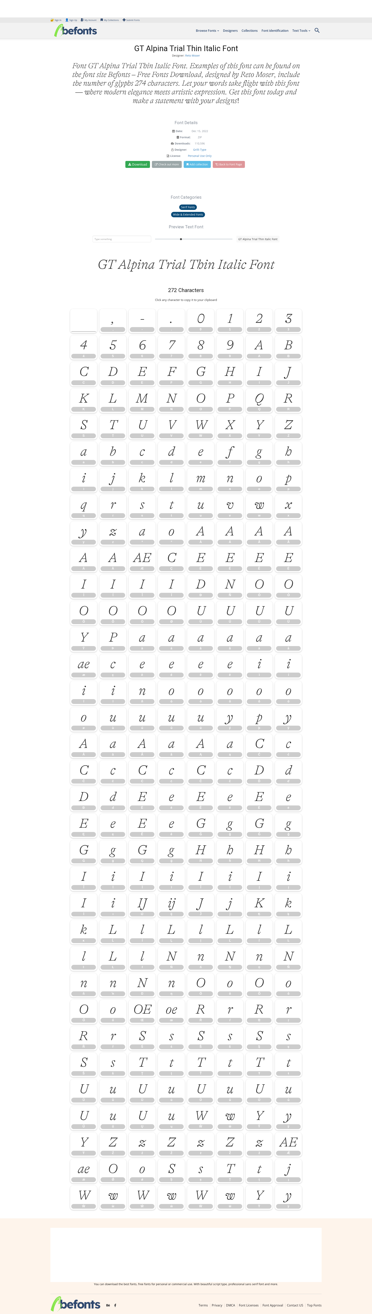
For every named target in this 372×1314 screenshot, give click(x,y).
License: (175, 156)
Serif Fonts (188, 207)
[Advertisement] (186, 1255)
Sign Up (71, 20)
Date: (179, 131)
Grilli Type (199, 149)
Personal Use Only (200, 156)
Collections (250, 30)
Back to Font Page (230, 164)
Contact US (295, 1305)
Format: (185, 137)
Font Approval (273, 1305)
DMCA (230, 1305)
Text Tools (299, 30)
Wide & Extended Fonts (188, 214)
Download (139, 164)
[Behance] (108, 1306)
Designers (230, 30)
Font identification (275, 30)
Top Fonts (314, 1305)
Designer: (181, 149)
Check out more (168, 164)
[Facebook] (115, 1306)
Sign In (56, 20)
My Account (90, 20)
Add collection (198, 164)
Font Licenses (249, 1305)
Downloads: (182, 143)
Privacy (217, 1305)
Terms (203, 1305)
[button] (317, 32)
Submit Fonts (133, 20)
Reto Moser (192, 55)
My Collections (111, 20)
